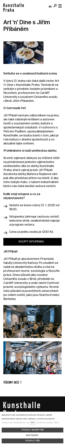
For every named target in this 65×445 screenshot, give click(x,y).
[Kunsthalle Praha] (13, 7)
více (32, 422)
